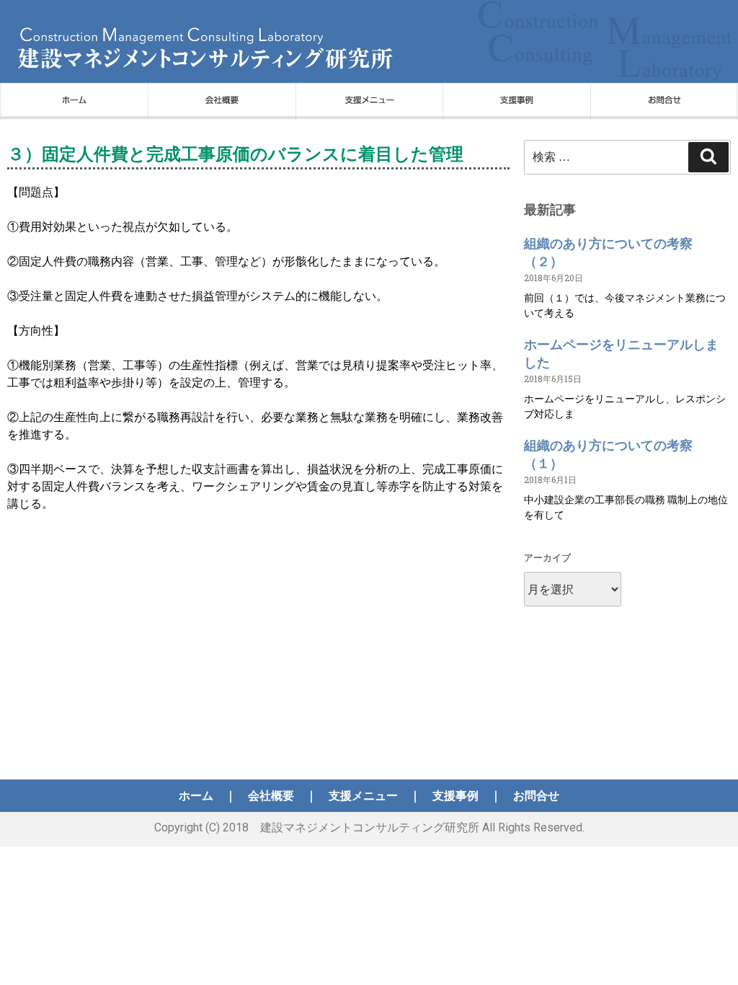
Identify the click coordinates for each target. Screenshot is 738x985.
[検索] (708, 157)
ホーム (196, 796)
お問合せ (536, 796)
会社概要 (271, 796)
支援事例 (455, 796)
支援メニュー (363, 796)
